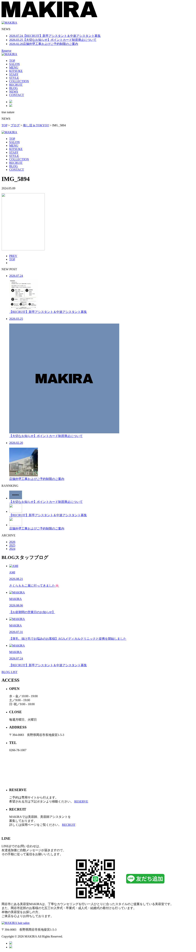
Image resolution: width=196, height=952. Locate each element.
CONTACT (16, 95)
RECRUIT (16, 84)
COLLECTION (19, 81)
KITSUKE (16, 71)
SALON (14, 64)
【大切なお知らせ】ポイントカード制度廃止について (52, 39)
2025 (12, 545)
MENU (13, 67)
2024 (12, 548)
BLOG (13, 88)
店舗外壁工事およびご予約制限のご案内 (43, 43)
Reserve (6, 50)
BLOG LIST (9, 672)
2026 (12, 541)
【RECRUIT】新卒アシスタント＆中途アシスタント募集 (55, 35)
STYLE (14, 77)
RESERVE (81, 801)
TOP (12, 60)
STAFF (13, 74)
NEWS (13, 91)
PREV (13, 256)
